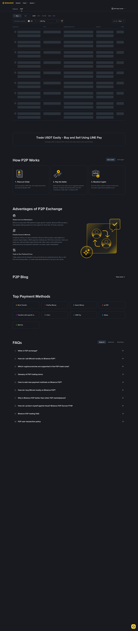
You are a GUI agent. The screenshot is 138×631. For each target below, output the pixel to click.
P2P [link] (21, 9)
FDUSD (44, 16)
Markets (18, 3)
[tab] (15, 9)
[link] (26, 305)
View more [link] (119, 277)
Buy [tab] (17, 16)
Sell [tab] (26, 16)
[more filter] (62, 21)
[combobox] (32, 21)
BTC (39, 16)
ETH (54, 16)
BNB (49, 16)
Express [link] (15, 9)
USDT (34, 16)
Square (32, 3)
